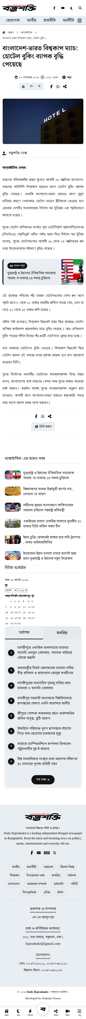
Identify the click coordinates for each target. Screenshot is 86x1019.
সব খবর (41, 779)
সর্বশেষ (72, 875)
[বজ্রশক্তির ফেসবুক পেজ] (32, 852)
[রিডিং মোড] (23, 86)
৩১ (19, 623)
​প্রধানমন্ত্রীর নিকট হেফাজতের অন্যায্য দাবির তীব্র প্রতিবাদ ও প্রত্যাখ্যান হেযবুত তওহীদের (45, 670)
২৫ (24, 618)
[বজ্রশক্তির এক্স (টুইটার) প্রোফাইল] (54, 852)
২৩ (15, 618)
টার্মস (60, 892)
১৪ (6, 612)
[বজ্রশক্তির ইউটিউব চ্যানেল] (39, 852)
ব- (39, 86)
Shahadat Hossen (51, 998)
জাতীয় (31, 20)
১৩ (32, 607)
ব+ (31, 86)
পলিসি (74, 884)
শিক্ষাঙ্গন (14, 875)
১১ (24, 607)
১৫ (11, 612)
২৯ (11, 623)
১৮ (24, 612)
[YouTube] (62, 8)
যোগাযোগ (14, 884)
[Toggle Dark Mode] (71, 8)
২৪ (19, 618)
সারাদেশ (48, 867)
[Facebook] (54, 8)
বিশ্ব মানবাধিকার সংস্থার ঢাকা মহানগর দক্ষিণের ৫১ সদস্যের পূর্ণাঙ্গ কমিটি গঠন (47, 761)
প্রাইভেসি (59, 884)
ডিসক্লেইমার (29, 892)
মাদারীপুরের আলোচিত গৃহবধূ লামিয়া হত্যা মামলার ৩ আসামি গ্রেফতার (43, 686)
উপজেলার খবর (35, 875)
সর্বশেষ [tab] (24, 632)
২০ (33, 612)
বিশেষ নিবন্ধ (67, 867)
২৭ (33, 618)
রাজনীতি (50, 20)
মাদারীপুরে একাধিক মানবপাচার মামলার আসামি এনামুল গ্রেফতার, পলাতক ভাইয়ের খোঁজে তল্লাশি (44, 652)
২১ (6, 618)
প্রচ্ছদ (11, 32)
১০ (19, 607)
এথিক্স (46, 892)
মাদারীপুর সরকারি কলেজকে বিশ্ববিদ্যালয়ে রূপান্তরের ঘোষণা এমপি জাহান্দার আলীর (44, 701)
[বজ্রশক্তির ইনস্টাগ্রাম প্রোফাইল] (47, 852)
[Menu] (43, 1009)
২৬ (29, 618)
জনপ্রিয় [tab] (62, 633)
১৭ (19, 612)
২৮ (6, 623)
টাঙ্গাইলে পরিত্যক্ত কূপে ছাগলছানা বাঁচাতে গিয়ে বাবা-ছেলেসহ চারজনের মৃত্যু (44, 731)
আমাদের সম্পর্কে (36, 884)
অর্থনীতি (68, 20)
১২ (29, 607)
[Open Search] (80, 8)
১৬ (15, 612)
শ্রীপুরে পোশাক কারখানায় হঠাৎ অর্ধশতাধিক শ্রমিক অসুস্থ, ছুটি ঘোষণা (45, 716)
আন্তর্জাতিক (26, 32)
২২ (11, 618)
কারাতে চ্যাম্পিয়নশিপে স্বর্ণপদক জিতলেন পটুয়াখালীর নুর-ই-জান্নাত (44, 746)
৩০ (15, 623)
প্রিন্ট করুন (45, 426)
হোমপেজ (13, 20)
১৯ (29, 612)
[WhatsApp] (58, 86)
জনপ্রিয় (56, 875)
